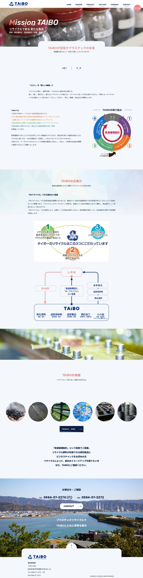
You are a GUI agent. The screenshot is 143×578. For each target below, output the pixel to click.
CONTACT (69, 506)
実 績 (78, 68)
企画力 (64, 68)
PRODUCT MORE (68, 429)
